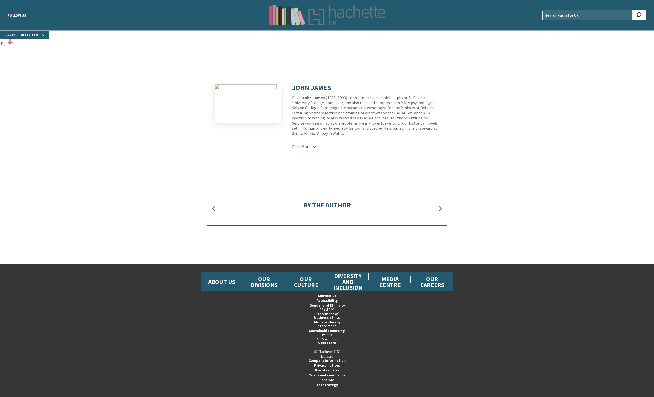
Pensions (327, 380)
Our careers (432, 282)
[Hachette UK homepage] (327, 15)
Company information (327, 360)
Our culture (306, 282)
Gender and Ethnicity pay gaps (327, 307)
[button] (213, 209)
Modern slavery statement (327, 324)
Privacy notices (327, 365)
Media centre (390, 282)
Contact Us (327, 295)
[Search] (639, 15)
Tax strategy (327, 384)
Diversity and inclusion (348, 282)
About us (221, 282)
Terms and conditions (327, 375)
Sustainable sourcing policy (327, 332)
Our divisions (264, 282)
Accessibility (327, 300)
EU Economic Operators (327, 341)
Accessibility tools (24, 34)
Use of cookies (327, 370)
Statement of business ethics (327, 315)
